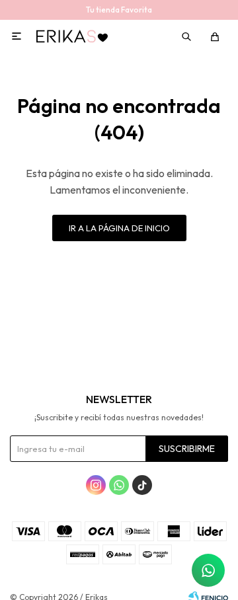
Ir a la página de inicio (119, 228)
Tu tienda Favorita (119, 10)
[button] (187, 36)
